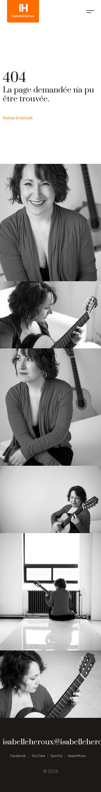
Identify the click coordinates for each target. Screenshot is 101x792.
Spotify (56, 756)
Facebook (18, 756)
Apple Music (77, 756)
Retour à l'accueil (17, 117)
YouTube (38, 756)
